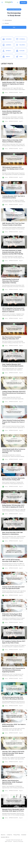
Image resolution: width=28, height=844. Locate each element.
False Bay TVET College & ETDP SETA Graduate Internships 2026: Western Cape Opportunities (13, 753)
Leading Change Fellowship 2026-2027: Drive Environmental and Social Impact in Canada (14, 393)
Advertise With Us (5, 837)
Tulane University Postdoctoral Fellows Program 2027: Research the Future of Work (13, 422)
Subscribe (23, 2)
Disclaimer (23, 834)
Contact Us (9, 834)
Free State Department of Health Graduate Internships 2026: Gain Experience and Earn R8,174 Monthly (12, 252)
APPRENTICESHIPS (13, 92)
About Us (3, 834)
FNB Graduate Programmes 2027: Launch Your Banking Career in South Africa (13, 169)
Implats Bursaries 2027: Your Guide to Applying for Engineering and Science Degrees (13, 84)
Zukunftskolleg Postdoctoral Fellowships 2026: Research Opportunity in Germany (10, 281)
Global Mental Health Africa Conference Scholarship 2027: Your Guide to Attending (13, 451)
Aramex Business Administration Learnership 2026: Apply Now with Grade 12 (12, 113)
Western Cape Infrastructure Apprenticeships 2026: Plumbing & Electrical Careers (12, 782)
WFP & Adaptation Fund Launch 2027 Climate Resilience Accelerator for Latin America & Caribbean (13, 310)
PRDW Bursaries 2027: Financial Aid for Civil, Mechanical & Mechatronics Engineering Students (13, 670)
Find (14, 27)
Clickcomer (20, 841)
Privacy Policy (17, 834)
